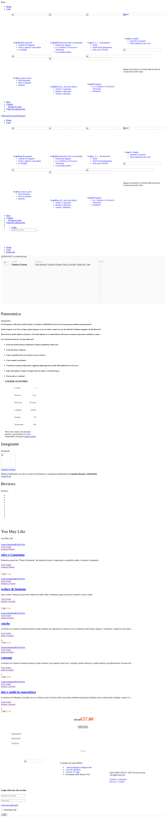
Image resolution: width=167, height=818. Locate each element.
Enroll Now (20, 544)
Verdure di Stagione (26, 45)
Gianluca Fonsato (54, 264)
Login (13, 227)
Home (8, 6)
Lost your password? (9, 805)
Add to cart (83, 727)
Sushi (95, 45)
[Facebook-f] (113, 763)
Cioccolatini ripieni (63, 52)
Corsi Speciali (40, 264)
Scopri (16, 43)
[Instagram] (120, 763)
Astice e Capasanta (63, 89)
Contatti (9, 104)
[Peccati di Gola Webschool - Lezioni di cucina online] (13, 116)
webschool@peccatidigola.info (79, 767)
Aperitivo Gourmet (137, 41)
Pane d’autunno (24, 83)
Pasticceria (10, 252)
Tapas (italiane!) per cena (140, 43)
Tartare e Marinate (62, 94)
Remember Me (10, 810)
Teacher (14, 262)
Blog (8, 102)
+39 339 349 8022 (72, 770)
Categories (39, 262)
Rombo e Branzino (63, 91)
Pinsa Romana (24, 80)
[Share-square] (127, 763)
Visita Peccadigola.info (15, 109)
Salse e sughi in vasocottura (29, 47)
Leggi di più (6, 476)
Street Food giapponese (102, 47)
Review (101, 262)
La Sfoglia (22, 50)
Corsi (8, 9)
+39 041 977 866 (72, 772)
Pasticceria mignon (63, 45)
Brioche (21, 85)
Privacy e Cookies (117, 782)
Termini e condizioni (118, 779)
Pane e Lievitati (69, 264)
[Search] (37, 230)
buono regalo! (30, 436)
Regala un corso (15, 107)
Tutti (88, 264)
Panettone (97, 91)
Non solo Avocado (100, 50)
